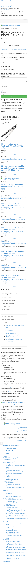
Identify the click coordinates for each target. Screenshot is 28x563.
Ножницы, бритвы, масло (12, 558)
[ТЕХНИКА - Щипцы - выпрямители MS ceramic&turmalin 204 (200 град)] (14, 179)
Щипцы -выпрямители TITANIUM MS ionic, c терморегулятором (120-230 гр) (13, 206)
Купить (14, 154)
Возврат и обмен (10, 450)
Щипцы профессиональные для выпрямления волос (14, 332)
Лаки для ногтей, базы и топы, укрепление (17, 509)
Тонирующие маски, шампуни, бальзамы (16, 472)
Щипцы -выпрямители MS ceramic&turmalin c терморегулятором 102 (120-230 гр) (13, 278)
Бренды (5, 456)
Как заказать (24, 430)
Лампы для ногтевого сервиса (13, 338)
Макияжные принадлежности (13, 496)
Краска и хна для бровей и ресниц (15, 499)
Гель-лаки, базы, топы (12, 507)
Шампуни (8, 464)
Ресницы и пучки (10, 501)
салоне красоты (10, 387)
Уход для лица (10, 482)
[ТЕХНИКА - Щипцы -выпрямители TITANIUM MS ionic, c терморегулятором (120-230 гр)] (14, 197)
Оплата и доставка (22, 432)
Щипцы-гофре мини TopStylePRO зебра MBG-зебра (12, 146)
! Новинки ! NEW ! (6, 297)
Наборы (8, 495)
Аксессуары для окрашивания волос (15, 547)
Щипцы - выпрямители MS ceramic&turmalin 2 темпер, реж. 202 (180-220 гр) (12, 167)
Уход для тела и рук (11, 485)
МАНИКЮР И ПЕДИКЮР (8, 319)
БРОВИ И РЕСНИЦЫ (7, 316)
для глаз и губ (9, 492)
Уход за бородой (10, 478)
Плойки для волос (10, 336)
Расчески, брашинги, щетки (13, 541)
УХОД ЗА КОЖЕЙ (6, 309)
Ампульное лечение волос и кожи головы (16, 475)
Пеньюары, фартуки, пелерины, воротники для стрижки (14, 545)
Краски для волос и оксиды (13, 470)
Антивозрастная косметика (13, 484)
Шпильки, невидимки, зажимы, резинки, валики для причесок (16, 549)
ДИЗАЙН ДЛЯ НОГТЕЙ (12, 512)
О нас (7, 453)
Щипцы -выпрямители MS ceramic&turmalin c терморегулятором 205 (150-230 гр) (13, 230)
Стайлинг (8, 468)
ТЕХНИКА (5, 521)
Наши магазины (23, 427)
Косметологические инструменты (14, 489)
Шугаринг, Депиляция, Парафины (15, 487)
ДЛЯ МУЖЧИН (6, 306)
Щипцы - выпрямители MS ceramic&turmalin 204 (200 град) (12, 186)
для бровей (9, 493)
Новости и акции (22, 428)
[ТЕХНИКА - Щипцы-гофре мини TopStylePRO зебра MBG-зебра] (9, 132)
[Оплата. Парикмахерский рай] (15, 424)
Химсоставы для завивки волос (14, 473)
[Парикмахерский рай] (14, 1)
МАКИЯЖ (4, 313)
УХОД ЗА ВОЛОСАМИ (8, 303)
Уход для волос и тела (12, 479)
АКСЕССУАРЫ (6, 345)
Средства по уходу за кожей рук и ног (15, 510)
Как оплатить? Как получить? (18, 49)
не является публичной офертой (15, 437)
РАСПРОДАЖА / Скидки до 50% (10, 294)
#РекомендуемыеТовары (8, 300)
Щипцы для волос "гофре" (12, 335)
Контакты (8, 454)
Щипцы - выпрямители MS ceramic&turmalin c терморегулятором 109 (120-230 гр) (13, 254)
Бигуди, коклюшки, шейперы (13, 543)
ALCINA (9, 391)
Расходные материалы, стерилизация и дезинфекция (12, 348)
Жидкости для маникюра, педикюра (15, 513)
